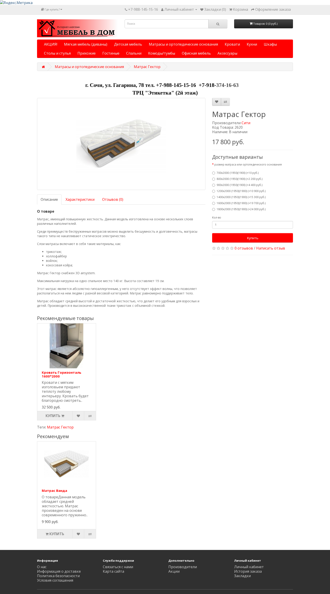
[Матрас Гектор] (121, 144)
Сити (246, 122)
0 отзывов (244, 248)
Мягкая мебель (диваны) (85, 44)
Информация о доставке (59, 571)
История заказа (248, 571)
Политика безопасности (58, 575)
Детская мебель (128, 44)
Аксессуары (227, 53)
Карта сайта (113, 571)
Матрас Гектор (147, 66)
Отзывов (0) (112, 199)
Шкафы (270, 44)
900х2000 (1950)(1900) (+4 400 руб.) (239, 185)
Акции (174, 571)
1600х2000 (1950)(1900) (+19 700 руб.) (241, 203)
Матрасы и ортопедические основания (183, 44)
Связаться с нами (118, 566)
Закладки (242, 575)
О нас (41, 566)
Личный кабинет (249, 566)
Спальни (133, 53)
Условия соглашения (55, 580)
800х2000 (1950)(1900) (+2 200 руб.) (239, 179)
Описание (49, 199)
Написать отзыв (270, 248)
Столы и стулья (57, 53)
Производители (182, 566)
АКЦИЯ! (50, 44)
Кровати (232, 44)
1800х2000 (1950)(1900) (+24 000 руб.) (241, 209)
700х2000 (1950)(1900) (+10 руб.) (238, 173)
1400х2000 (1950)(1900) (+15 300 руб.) (241, 197)
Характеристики (80, 199)
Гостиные (110, 53)
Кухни (252, 44)
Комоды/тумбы (161, 53)
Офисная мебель (196, 53)
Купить (252, 238)
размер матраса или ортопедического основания (248, 164)
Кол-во (216, 217)
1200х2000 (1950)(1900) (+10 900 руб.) (241, 191)
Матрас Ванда (54, 490)
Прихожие (86, 53)
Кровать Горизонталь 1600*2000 (61, 374)
